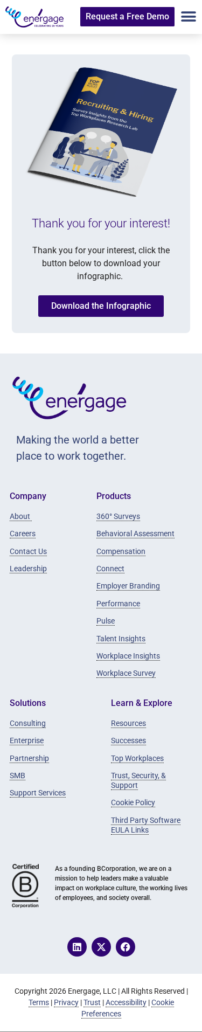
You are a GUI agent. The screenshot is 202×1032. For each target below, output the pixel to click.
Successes (128, 740)
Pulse (105, 621)
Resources (128, 723)
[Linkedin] (77, 947)
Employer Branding (128, 585)
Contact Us (28, 551)
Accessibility (126, 1002)
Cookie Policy (133, 802)
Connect (110, 568)
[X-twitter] (101, 947)
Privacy (66, 1002)
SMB (17, 775)
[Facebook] (125, 947)
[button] (189, 17)
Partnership (29, 758)
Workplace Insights (128, 656)
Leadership (28, 568)
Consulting (28, 723)
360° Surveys (118, 516)
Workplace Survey (126, 673)
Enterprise (27, 740)
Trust (92, 1002)
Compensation (120, 551)
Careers (23, 533)
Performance (118, 603)
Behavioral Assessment (135, 533)
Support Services (38, 792)
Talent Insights (120, 638)
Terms (39, 1002)
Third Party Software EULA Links (145, 825)
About (21, 516)
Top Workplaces (137, 758)
